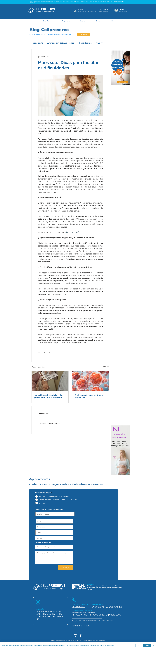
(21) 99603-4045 (77, 1)
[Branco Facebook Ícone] (81, 636)
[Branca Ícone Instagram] (75, 636)
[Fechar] (153, 645)
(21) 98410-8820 (96, 615)
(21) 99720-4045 (79, 615)
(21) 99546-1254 (85, 1)
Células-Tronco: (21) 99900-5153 (63, 1)
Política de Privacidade (107, 646)
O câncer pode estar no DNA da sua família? (89, 396)
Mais (98, 43)
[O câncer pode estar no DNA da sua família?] (90, 381)
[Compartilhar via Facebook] (39, 352)
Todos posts (37, 43)
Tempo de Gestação (43, 542)
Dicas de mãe (85, 43)
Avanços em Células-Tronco (60, 43)
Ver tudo (106, 367)
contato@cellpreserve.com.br (81, 626)
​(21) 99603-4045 (82, 11)
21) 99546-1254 (116, 607)
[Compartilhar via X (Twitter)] (44, 352)
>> (138, 646)
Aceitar (146, 646)
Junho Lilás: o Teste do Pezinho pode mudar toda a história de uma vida (48, 396)
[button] (46, 21)
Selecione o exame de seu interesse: (49, 509)
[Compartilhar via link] (49, 352)
